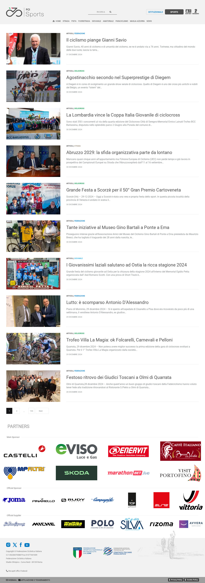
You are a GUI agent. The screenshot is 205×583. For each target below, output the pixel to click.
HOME (58, 21)
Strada (77, 146)
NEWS (149, 21)
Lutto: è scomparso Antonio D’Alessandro (107, 302)
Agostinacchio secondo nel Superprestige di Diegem (118, 77)
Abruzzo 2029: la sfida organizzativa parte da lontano (119, 152)
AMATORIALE (108, 21)
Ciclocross (79, 71)
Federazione (79, 33)
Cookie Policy (192, 580)
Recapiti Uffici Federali (17, 571)
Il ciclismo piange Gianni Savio (96, 40)
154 (31, 411)
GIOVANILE (96, 21)
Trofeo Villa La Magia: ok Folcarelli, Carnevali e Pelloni (119, 339)
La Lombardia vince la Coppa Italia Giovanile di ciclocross (123, 115)
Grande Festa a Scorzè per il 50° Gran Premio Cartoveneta (123, 190)
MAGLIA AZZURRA (137, 21)
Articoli (70, 33)
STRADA (66, 21)
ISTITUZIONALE (155, 12)
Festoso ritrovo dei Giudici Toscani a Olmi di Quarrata (118, 377)
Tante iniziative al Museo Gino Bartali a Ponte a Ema (117, 227)
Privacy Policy (176, 580)
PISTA (73, 21)
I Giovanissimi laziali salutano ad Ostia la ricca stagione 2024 (126, 265)
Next (41, 411)
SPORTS (174, 12)
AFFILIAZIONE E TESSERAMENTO (35, 580)
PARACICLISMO (122, 21)
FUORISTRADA (84, 21)
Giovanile (78, 258)
